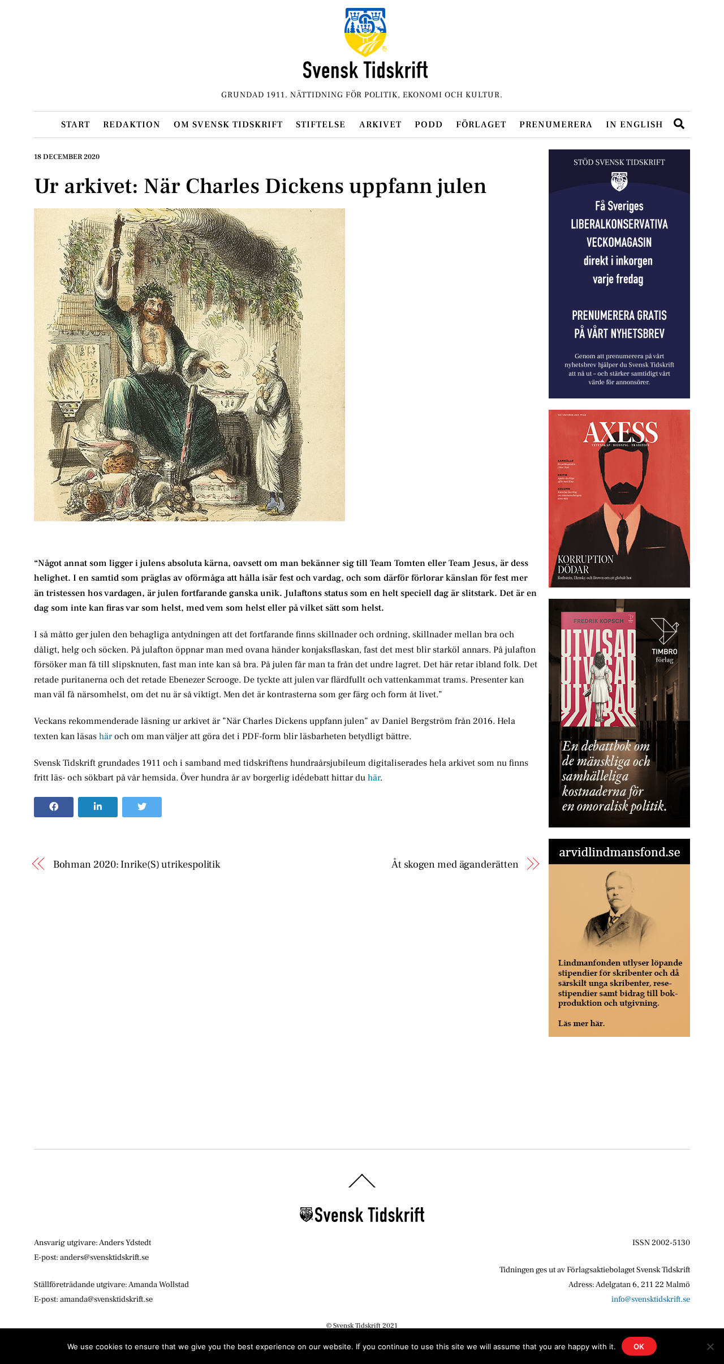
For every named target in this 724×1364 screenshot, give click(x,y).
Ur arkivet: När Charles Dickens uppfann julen (260, 186)
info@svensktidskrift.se (650, 1299)
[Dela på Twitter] (142, 807)
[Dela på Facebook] (54, 807)
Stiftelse (321, 124)
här (106, 736)
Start (75, 124)
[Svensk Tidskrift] (365, 73)
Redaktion (132, 124)
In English (634, 124)
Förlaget (481, 124)
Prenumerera (556, 124)
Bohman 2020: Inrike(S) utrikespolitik (137, 864)
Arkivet (380, 124)
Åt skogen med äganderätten (455, 864)
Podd (429, 124)
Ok (639, 1346)
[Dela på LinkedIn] (98, 807)
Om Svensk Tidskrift (228, 124)
